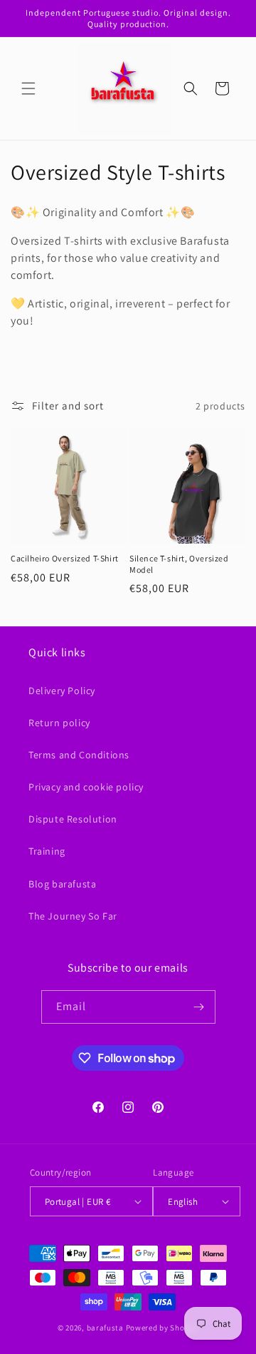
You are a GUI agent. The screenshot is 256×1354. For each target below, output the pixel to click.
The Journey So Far (72, 916)
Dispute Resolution (72, 819)
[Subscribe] (199, 1007)
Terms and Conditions (78, 754)
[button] (28, 88)
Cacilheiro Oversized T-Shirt (65, 558)
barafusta (106, 1328)
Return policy (59, 722)
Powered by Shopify (162, 1328)
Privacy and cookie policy (86, 786)
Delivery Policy (61, 690)
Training (46, 851)
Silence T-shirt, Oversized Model (179, 564)
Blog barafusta (62, 883)
